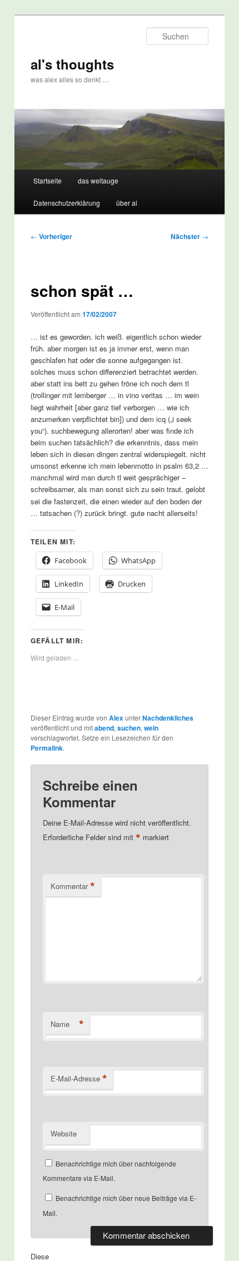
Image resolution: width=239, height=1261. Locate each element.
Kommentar (73, 886)
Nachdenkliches (167, 718)
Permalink (47, 748)
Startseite (47, 180)
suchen (129, 728)
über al (126, 202)
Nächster (189, 236)
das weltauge (98, 180)
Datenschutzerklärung (66, 202)
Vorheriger (51, 236)
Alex (116, 718)
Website (64, 1133)
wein (151, 728)
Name (67, 1024)
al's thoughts (72, 63)
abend (104, 728)
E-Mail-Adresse (79, 1079)
